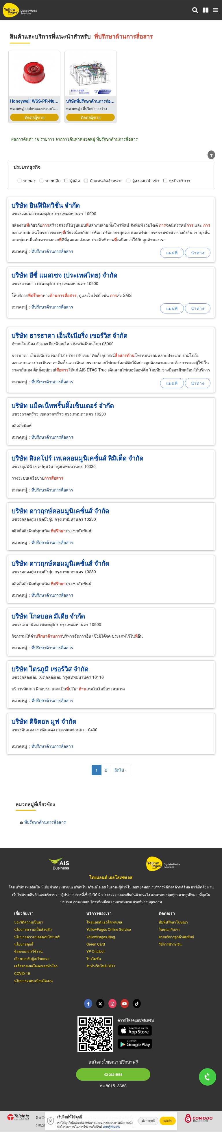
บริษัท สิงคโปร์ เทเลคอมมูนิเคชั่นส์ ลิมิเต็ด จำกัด (77, 457)
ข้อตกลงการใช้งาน (28, 951)
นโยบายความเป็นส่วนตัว (33, 929)
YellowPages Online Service (108, 929)
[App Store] (166, 1030)
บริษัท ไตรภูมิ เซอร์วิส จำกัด (50, 668)
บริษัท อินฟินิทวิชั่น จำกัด (46, 205)
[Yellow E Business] (88, 1003)
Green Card (95, 943)
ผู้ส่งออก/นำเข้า (145, 180)
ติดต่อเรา (167, 913)
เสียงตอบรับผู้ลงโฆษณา (31, 958)
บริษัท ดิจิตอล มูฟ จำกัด (44, 721)
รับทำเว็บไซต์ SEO (100, 965)
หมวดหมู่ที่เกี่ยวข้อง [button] (35, 804)
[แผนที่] (172, 253)
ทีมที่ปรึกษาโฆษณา (173, 921)
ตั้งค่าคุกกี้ (148, 1121)
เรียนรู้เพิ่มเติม (111, 1127)
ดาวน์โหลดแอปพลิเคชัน (136, 1020)
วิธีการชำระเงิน (170, 943)
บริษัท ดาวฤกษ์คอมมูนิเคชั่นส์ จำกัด (60, 510)
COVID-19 (22, 973)
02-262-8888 (113, 1074)
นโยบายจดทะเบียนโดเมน (33, 980)
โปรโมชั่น (93, 958)
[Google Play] (166, 1044)
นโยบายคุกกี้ (23, 943)
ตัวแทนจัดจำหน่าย (106, 180)
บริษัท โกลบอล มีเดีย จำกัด (48, 616)
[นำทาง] (197, 253)
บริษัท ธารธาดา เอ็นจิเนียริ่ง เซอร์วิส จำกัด (69, 335)
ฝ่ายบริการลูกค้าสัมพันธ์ (176, 936)
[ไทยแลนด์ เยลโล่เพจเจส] (100, 1003)
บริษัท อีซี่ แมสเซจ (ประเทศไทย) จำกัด (64, 275)
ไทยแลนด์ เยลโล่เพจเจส (111, 877)
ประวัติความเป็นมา (28, 921)
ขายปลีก (52, 180)
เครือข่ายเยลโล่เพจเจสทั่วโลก (36, 965)
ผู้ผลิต (75, 180)
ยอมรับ (167, 1121)
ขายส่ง (29, 180)
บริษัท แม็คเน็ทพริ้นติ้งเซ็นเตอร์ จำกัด (63, 405)
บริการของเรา (99, 913)
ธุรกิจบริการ (179, 180)
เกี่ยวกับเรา (24, 913)
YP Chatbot (95, 951)
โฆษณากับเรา (169, 929)
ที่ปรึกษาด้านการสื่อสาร (52, 251)
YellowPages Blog (100, 936)
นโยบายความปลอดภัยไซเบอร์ (37, 936)
